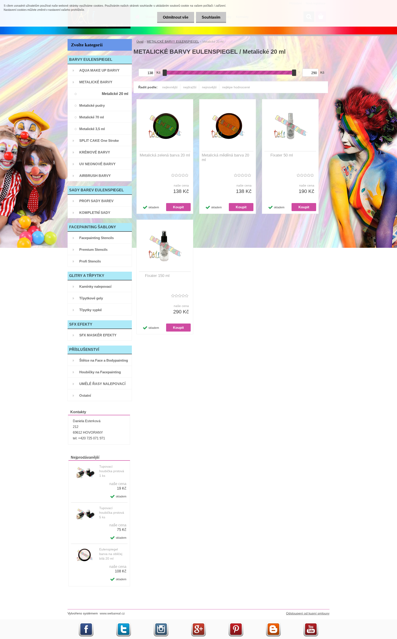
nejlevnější (170, 87)
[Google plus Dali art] (198, 623)
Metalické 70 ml (91, 117)
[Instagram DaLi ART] (161, 623)
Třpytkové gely (91, 298)
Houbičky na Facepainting (100, 372)
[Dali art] (123, 623)
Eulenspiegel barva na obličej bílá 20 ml (110, 553)
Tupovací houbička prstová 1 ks (111, 471)
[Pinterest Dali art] (236, 623)
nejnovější (209, 87)
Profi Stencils (90, 261)
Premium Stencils (93, 249)
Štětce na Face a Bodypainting (103, 360)
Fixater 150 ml (157, 275)
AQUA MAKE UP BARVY (99, 70)
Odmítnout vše (175, 17)
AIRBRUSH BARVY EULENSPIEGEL (95, 177)
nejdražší (189, 87)
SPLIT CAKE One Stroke (99, 140)
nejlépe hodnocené (236, 87)
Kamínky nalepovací (95, 286)
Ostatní (85, 395)
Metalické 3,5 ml (92, 129)
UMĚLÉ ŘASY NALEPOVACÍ (102, 384)
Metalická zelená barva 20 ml (165, 155)
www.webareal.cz (112, 613)
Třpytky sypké (90, 310)
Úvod (139, 41)
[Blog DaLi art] (273, 623)
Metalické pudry (92, 105)
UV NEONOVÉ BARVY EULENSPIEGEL (97, 166)
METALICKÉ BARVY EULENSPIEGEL (95, 84)
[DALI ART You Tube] (310, 623)
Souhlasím (211, 17)
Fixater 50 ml (281, 155)
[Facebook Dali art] (86, 623)
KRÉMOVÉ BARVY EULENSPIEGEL (94, 154)
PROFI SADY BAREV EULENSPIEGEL (96, 202)
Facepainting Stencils (96, 238)
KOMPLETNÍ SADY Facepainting (94, 214)
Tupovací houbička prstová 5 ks (111, 512)
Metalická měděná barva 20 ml (225, 157)
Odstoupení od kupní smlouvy (307, 613)
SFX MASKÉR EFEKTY (97, 335)
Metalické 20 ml (115, 94)
